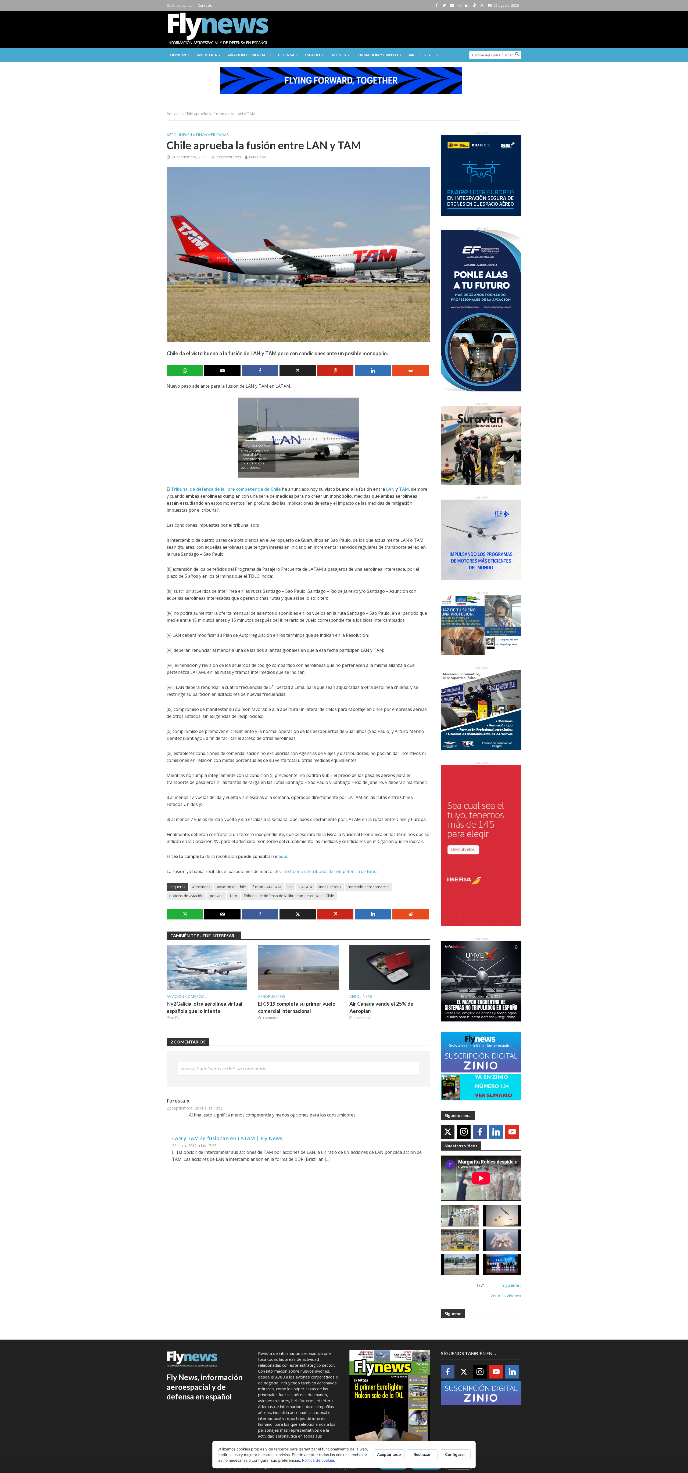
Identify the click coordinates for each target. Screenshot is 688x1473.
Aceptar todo (389, 1454)
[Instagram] (464, 1132)
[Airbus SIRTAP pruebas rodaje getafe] (460, 1264)
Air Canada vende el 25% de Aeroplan (381, 1007)
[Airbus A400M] (502, 1240)
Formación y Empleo (377, 54)
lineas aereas (329, 886)
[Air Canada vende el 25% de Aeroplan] (389, 967)
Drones (338, 54)
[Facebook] (480, 1132)
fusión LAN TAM (266, 886)
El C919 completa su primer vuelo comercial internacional (296, 1007)
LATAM (305, 886)
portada (217, 895)
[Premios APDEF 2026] (502, 1264)
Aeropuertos (271, 996)
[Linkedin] (496, 1132)
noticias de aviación (186, 895)
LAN (390, 489)
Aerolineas (178, 134)
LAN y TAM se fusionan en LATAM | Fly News (227, 1138)
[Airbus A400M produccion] (460, 1240)
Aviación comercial (247, 54)
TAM (404, 489)
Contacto (205, 5)
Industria (207, 54)
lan (290, 886)
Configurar (455, 1454)
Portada (174, 113)
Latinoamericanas (210, 134)
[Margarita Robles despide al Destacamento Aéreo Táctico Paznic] (460, 1216)
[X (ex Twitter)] (447, 1132)
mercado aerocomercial (368, 886)
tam (233, 895)
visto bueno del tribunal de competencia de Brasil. (329, 871)
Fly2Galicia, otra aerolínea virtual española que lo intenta (204, 1007)
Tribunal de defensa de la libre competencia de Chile (226, 489)
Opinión (178, 54)
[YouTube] (512, 1132)
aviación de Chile (231, 886)
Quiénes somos (179, 5)
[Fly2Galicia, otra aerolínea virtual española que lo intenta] (207, 967)
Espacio (312, 54)
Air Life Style (421, 54)
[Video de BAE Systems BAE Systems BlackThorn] (502, 1216)
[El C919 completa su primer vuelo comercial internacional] (298, 967)
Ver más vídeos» (505, 1295)
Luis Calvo (258, 156)
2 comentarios (228, 156)
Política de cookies (318, 1460)
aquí (282, 856)
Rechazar (422, 1454)
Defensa (286, 54)
